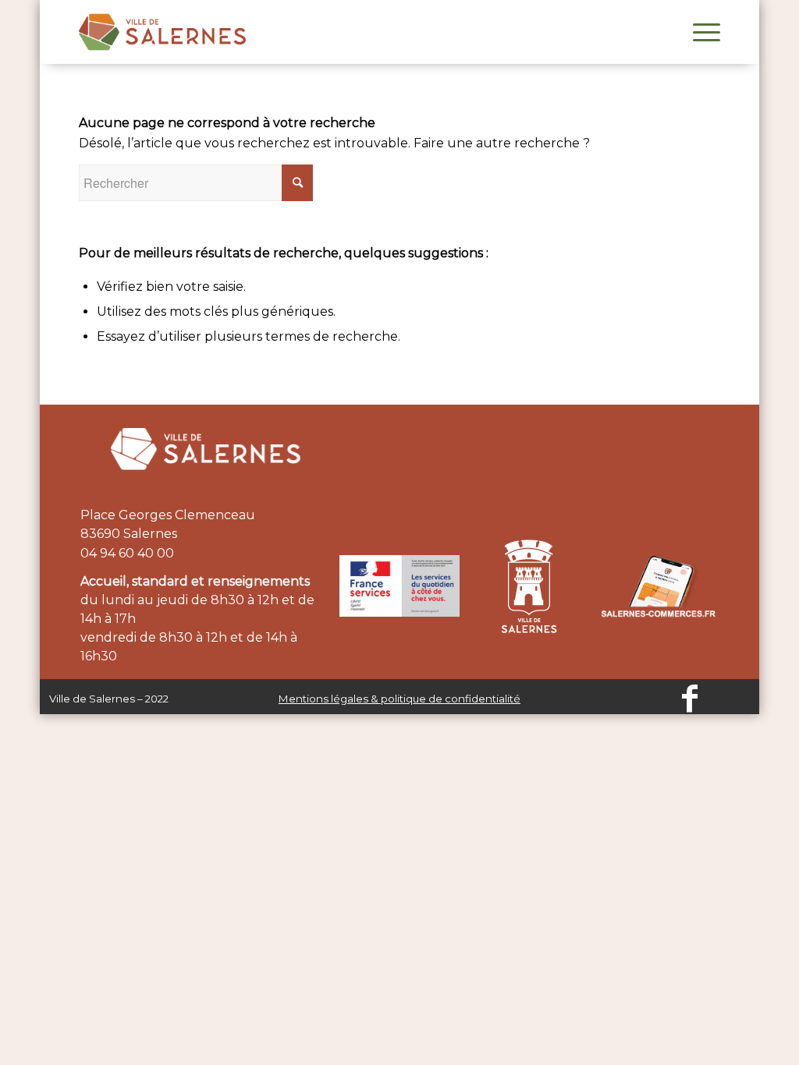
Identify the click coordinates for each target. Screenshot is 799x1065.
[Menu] (701, 32)
